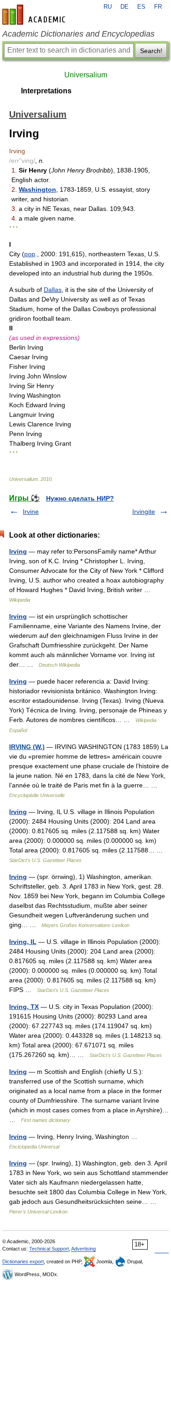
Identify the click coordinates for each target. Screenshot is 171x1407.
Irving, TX (24, 1006)
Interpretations (46, 91)
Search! (151, 50)
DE (124, 7)
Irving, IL (22, 941)
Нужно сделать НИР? (80, 498)
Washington (37, 189)
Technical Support (49, 1248)
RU (108, 7)
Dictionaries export (23, 1261)
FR (158, 7)
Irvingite (143, 511)
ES (141, 7)
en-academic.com (35, 15)
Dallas (53, 289)
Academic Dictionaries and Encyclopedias (78, 33)
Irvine (31, 511)
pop (29, 254)
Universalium (85, 75)
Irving (18, 551)
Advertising (83, 1248)
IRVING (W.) (27, 746)
